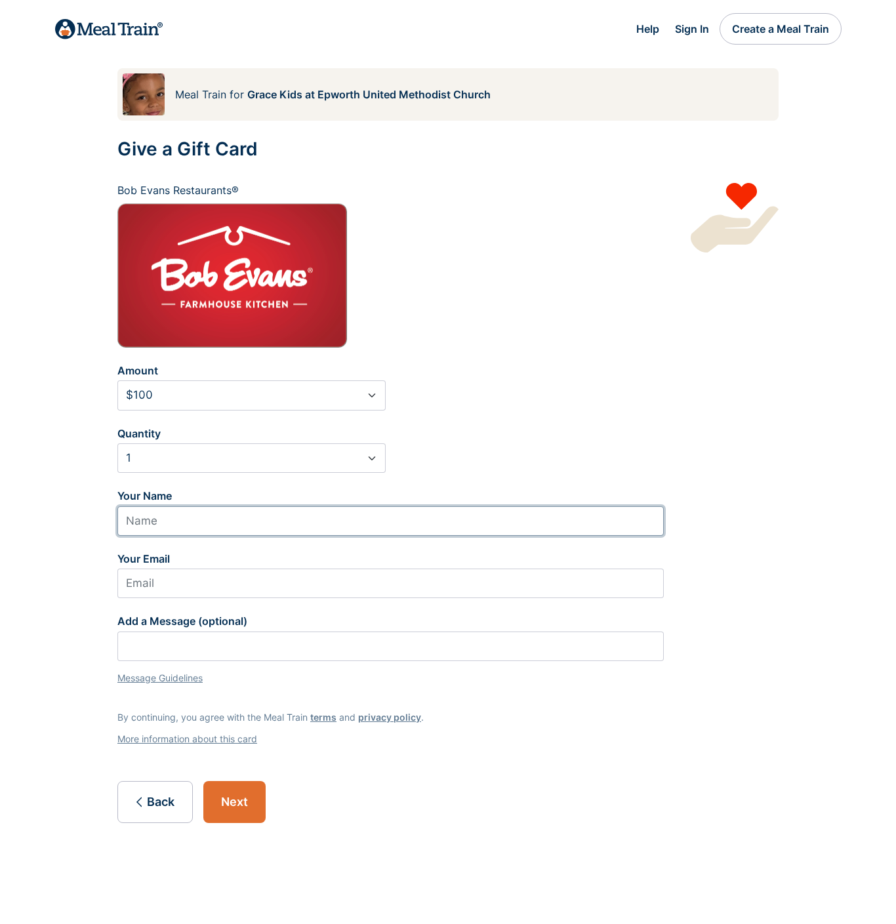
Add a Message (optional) (182, 621)
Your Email (143, 558)
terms (323, 717)
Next (234, 802)
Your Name (144, 495)
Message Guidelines (160, 677)
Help (647, 28)
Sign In (692, 28)
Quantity (139, 433)
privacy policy (389, 717)
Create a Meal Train (780, 28)
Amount (137, 370)
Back (160, 802)
